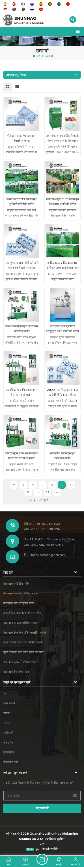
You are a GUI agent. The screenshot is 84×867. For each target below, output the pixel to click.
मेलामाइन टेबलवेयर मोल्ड (16, 671)
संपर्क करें (8, 732)
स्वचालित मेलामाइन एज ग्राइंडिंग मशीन (62, 455)
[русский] (32, 4)
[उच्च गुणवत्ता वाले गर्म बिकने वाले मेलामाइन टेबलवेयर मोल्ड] (21, 241)
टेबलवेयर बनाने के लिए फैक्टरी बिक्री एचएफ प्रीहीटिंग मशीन (62, 138)
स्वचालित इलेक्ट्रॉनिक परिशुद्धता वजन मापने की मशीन (62, 328)
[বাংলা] (14, 9)
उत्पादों (6, 713)
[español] (41, 4)
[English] (14, 4)
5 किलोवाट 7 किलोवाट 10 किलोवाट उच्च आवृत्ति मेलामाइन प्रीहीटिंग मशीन (62, 265)
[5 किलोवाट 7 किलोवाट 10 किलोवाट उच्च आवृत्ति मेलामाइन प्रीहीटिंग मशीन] (62, 241)
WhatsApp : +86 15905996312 (44, 529)
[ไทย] (32, 9)
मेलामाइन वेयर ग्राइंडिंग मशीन (18, 603)
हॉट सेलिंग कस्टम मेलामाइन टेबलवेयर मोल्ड (21, 138)
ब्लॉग (42, 844)
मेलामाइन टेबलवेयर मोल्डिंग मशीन (20, 593)
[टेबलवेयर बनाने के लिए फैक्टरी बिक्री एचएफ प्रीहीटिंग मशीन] (62, 114)
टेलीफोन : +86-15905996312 (42, 523)
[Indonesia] (5, 9)
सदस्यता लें (42, 808)
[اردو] (23, 9)
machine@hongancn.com (48, 555)
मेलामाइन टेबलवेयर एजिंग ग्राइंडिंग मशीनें (24, 632)
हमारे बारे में (9, 703)
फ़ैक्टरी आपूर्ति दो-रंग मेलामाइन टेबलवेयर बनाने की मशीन (62, 201)
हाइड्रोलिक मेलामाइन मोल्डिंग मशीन (22, 613)
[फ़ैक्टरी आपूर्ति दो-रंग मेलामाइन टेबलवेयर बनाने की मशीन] (62, 178)
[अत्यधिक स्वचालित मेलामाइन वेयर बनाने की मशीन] (21, 368)
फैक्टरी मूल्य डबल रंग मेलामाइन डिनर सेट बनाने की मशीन (21, 455)
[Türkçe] (68, 4)
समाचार (7, 723)
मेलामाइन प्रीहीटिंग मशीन (16, 583)
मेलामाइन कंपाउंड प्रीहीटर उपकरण (21, 622)
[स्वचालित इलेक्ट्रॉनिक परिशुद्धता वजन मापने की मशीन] (62, 305)
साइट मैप (8, 742)
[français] (23, 4)
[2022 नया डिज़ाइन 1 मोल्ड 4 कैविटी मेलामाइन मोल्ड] (62, 368)
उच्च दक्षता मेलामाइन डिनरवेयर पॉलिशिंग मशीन (21, 328)
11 (71, 484)
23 (47, 492)
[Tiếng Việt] (41, 9)
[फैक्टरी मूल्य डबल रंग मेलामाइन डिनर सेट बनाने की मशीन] (21, 432)
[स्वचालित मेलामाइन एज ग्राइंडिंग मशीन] (62, 432)
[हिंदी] (5, 4)
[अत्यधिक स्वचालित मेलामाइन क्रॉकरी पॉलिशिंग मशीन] (21, 178)
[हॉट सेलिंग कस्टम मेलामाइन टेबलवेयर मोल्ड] (21, 114)
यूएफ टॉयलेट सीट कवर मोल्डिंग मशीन (23, 642)
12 (28, 492)
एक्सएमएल (8, 752)
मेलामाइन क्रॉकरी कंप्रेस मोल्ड (19, 662)
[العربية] (59, 4)
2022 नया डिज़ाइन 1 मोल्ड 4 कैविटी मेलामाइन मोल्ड (62, 392)
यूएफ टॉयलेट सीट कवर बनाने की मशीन (23, 652)
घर (38, 56)
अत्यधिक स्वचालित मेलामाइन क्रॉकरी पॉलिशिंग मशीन (21, 201)
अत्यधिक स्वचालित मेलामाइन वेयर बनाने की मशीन (21, 392)
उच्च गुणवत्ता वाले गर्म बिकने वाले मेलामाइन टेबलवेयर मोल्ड (21, 265)
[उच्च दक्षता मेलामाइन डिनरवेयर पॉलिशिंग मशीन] (21, 305)
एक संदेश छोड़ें (42, 859)
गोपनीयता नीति (10, 762)
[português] (50, 4)
